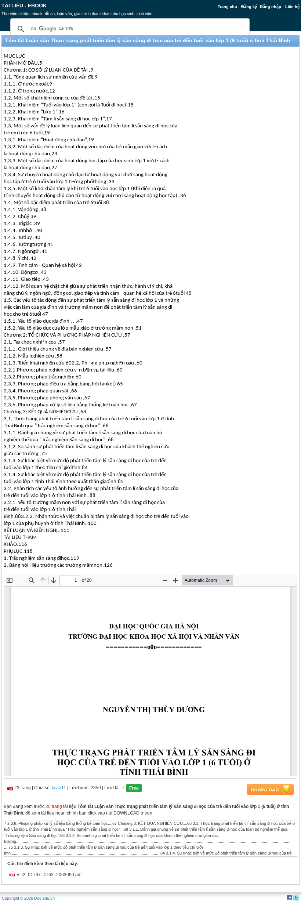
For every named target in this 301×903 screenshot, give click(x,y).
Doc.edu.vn (44, 898)
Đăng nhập (270, 6)
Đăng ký (249, 6)
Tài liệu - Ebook (24, 5)
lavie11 (59, 787)
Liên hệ (292, 6)
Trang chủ (227, 6)
